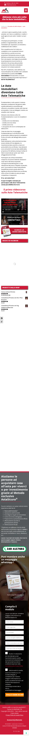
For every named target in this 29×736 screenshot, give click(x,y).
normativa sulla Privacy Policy (14, 666)
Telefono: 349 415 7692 (12, 3)
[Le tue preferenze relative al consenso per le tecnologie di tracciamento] (26, 733)
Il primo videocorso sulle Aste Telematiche (14, 191)
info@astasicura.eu (11, 5)
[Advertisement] (14, 326)
